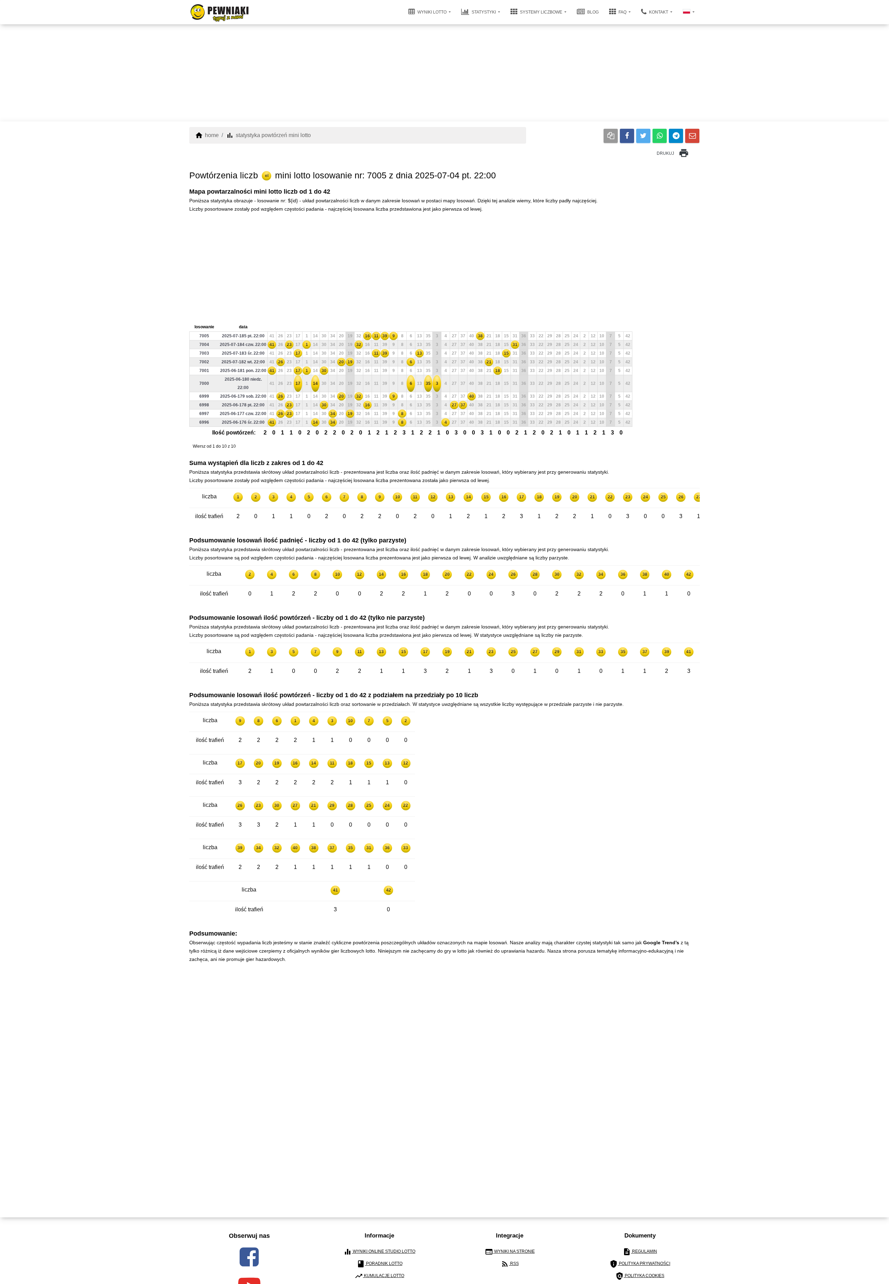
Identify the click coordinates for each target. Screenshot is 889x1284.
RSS (510, 1264)
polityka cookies (639, 1276)
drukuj (673, 153)
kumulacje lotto (379, 1276)
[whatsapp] (660, 136)
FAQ (622, 12)
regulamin (640, 1252)
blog (592, 12)
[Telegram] (676, 136)
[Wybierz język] (689, 12)
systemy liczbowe (541, 12)
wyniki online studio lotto (379, 1252)
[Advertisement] (444, 72)
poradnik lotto (379, 1264)
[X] (643, 136)
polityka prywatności (639, 1264)
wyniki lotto (432, 12)
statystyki (484, 12)
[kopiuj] (611, 136)
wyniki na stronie (510, 1252)
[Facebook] (627, 136)
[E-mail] (692, 136)
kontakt (658, 12)
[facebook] (249, 1257)
